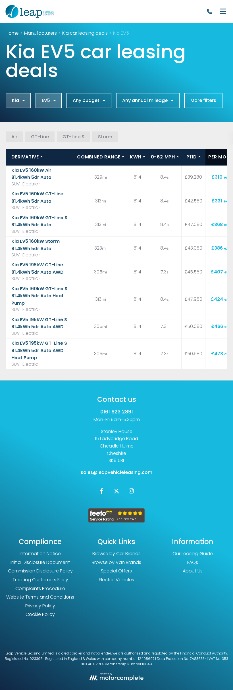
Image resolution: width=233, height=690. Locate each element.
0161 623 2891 (116, 411)
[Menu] (222, 11)
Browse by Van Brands (116, 562)
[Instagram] (131, 492)
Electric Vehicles (116, 579)
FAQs (192, 562)
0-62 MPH (163, 157)
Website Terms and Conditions (40, 597)
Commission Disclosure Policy (40, 571)
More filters (203, 100)
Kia (15, 100)
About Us (193, 571)
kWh (135, 157)
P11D (191, 157)
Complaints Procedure (40, 588)
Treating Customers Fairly (40, 579)
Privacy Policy (40, 606)
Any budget (86, 100)
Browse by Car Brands (116, 553)
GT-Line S (73, 136)
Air (14, 136)
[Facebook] (101, 492)
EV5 (46, 100)
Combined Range (98, 157)
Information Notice (40, 553)
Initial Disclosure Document (40, 562)
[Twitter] (116, 492)
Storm (105, 136)
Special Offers (116, 571)
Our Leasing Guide (192, 553)
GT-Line (40, 136)
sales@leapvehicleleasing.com (116, 472)
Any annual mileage (145, 100)
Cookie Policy (40, 614)
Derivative (25, 157)
